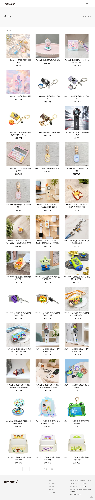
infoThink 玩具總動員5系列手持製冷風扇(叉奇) (47, 350)
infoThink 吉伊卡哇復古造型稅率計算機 (18, 169)
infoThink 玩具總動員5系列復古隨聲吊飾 (76, 386)
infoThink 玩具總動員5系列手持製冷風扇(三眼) (76, 350)
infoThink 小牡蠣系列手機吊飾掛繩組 (18, 61)
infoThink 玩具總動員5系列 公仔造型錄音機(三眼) (76, 278)
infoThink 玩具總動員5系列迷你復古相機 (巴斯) (18, 314)
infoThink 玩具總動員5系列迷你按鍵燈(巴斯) (47, 458)
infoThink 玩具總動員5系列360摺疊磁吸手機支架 (18, 422)
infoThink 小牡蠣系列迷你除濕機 (18, 96)
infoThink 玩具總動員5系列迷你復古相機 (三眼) (47, 314)
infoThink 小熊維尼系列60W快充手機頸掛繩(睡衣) (76, 242)
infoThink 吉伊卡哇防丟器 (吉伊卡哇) (18, 205)
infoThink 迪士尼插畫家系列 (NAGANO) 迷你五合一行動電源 (47, 242)
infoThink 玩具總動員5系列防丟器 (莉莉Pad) (76, 422)
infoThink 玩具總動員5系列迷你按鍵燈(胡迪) (18, 458)
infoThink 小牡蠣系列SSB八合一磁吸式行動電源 (76, 61)
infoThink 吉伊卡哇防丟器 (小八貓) (76, 169)
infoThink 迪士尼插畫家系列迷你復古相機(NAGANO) (18, 133)
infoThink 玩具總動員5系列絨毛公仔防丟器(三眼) (47, 278)
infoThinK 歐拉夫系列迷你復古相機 (47, 97)
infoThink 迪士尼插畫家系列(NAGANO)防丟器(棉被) (76, 205)
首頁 (84, 16)
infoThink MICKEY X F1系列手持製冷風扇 (77, 133)
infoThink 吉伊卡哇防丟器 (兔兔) (47, 168)
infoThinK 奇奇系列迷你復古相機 (47, 132)
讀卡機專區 (52, 483)
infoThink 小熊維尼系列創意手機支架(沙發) (18, 278)
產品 (50, 481)
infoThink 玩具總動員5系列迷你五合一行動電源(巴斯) (18, 350)
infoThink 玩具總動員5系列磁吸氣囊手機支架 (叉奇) (47, 422)
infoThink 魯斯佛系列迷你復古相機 (76, 97)
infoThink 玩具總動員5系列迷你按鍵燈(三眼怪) (76, 458)
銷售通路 (51, 489)
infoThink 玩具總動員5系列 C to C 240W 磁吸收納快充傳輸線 (18, 386)
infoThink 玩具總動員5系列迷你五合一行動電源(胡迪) (76, 314)
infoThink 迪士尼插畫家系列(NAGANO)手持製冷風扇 (47, 205)
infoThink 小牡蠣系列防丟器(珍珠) (47, 60)
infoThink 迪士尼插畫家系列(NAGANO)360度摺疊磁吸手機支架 (18, 242)
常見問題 (51, 486)
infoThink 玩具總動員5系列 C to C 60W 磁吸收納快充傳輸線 (47, 386)
